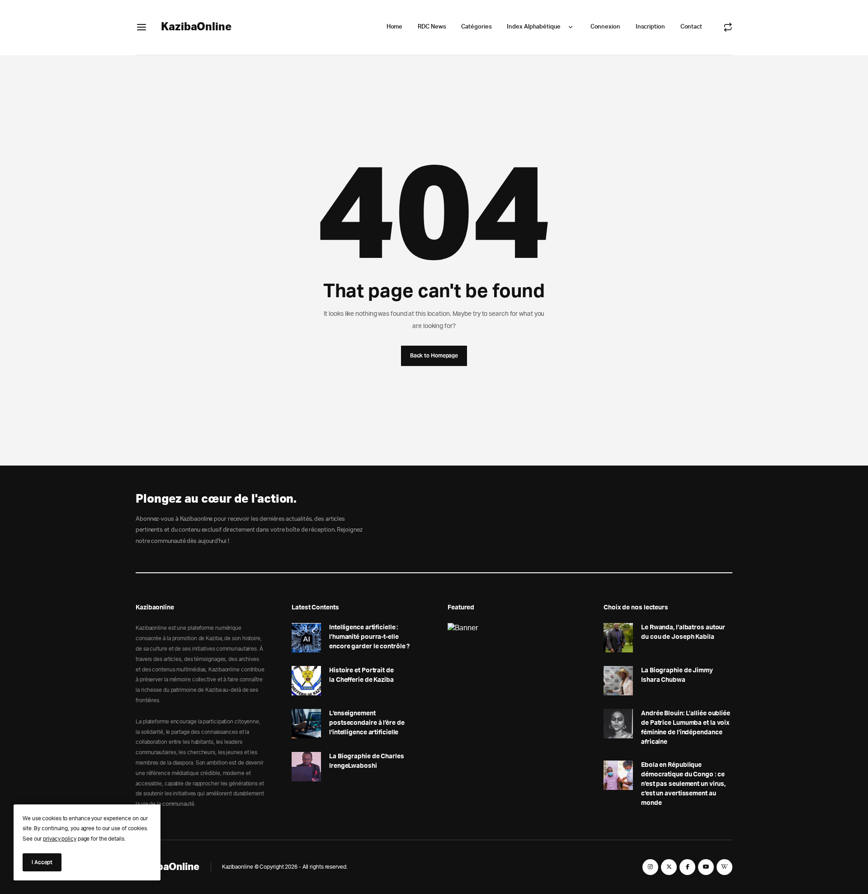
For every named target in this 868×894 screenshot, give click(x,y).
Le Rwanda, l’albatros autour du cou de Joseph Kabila (683, 632)
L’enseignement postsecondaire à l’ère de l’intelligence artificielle (367, 723)
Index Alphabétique (533, 27)
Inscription (650, 27)
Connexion (605, 27)
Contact (691, 27)
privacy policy (59, 839)
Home (395, 27)
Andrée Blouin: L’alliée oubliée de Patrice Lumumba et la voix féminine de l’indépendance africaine (685, 727)
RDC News (432, 27)
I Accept (42, 862)
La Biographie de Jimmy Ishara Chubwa (677, 675)
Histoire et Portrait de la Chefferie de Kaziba (361, 675)
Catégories (476, 27)
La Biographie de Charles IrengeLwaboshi (366, 761)
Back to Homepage (434, 355)
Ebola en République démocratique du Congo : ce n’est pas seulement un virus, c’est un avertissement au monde (683, 784)
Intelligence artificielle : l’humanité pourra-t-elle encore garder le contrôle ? (369, 637)
